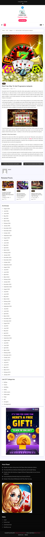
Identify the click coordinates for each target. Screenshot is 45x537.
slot (5, 399)
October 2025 (7, 233)
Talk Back (26, 534)
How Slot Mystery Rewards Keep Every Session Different (21, 195)
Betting (5, 382)
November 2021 (7, 321)
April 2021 (6, 333)
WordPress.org (7, 527)
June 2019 (6, 364)
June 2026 (6, 213)
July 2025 (6, 240)
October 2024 (7, 262)
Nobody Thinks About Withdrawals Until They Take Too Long (36, 195)
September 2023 (8, 286)
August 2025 (7, 238)
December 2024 (7, 257)
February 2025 (7, 252)
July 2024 (6, 269)
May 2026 (6, 216)
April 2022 (6, 313)
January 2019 (7, 374)
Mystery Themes (37, 532)
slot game (6, 401)
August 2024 (7, 267)
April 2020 (6, 347)
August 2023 (7, 289)
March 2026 (6, 220)
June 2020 (6, 345)
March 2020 (6, 350)
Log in (5, 519)
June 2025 (6, 242)
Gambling (6, 387)
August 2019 (7, 360)
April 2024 (6, 274)
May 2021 (6, 330)
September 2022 (8, 306)
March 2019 (6, 369)
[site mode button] (40, 24)
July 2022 (6, 308)
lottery (5, 389)
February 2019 (7, 372)
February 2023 (7, 301)
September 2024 (8, 264)
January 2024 (7, 281)
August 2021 (7, 323)
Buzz (12, 88)
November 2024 (7, 260)
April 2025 (6, 247)
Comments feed (7, 524)
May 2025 (6, 245)
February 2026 (7, 223)
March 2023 (6, 299)
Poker (5, 397)
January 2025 (7, 255)
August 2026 (7, 208)
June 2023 (6, 294)
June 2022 (6, 311)
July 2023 (6, 291)
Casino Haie (22, 17)
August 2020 (7, 340)
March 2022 (6, 316)
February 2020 (7, 352)
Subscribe (23, 20)
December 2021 (7, 318)
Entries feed (6, 522)
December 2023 (7, 284)
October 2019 (7, 357)
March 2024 (6, 277)
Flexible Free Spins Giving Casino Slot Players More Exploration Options (8, 194)
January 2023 (7, 303)
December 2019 (7, 355)
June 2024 (6, 272)
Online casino (7, 392)
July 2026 (6, 211)
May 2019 (6, 367)
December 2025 (7, 228)
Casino (4, 83)
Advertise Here (20, 534)
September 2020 (8, 338)
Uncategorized (7, 404)
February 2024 (7, 279)
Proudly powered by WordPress (20, 532)
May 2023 (6, 296)
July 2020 (6, 343)
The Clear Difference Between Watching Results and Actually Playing (20, 469)
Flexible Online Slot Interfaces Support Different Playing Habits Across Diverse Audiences (22, 473)
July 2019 (6, 362)
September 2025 (8, 235)
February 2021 (7, 335)
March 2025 (6, 250)
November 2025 (7, 230)
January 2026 (7, 225)
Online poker (7, 394)
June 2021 (6, 328)
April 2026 (6, 218)
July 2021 (6, 325)
